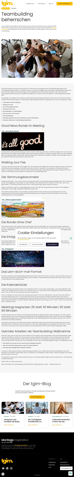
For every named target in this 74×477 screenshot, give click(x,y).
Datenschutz (52, 462)
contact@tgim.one (66, 468)
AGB (50, 467)
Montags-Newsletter (21, 445)
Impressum (52, 465)
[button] (30, 3)
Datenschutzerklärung (23, 239)
